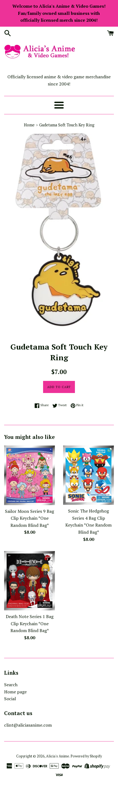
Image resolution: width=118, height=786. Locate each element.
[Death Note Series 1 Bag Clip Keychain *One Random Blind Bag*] (29, 580)
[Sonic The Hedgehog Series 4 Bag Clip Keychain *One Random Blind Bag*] (88, 475)
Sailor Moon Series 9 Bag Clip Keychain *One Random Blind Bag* (29, 518)
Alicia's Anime (57, 756)
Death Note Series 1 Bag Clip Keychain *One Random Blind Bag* (30, 623)
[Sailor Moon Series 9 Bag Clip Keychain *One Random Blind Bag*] (29, 475)
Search (11, 685)
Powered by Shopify (86, 756)
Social (10, 699)
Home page (15, 692)
